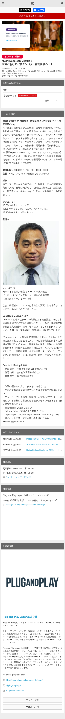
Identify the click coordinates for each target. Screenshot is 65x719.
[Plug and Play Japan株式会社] (32, 582)
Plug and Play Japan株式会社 (20, 617)
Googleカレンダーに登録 (18, 477)
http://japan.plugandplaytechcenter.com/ (24, 679)
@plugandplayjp (13, 685)
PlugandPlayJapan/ (15, 690)
